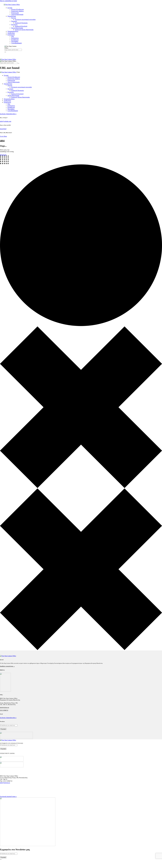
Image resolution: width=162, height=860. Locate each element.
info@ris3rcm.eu (4, 707)
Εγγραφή (3, 729)
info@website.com (5, 121)
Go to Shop (3, 136)
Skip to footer (13, 1)
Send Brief (3, 129)
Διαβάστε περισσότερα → (7, 666)
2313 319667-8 (4, 710)
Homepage (3, 155)
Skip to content (4, 1)
